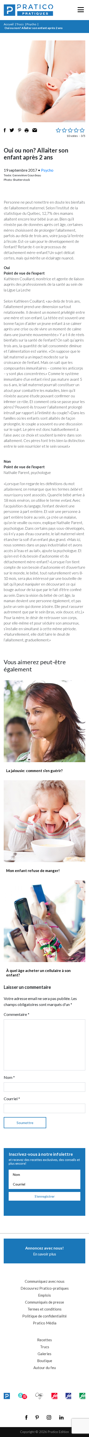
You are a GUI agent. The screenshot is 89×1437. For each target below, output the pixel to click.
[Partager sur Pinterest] (19, 130)
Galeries (44, 1353)
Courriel (12, 1098)
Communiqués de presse (44, 1302)
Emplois (44, 1295)
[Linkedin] (61, 1417)
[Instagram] (49, 1417)
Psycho (31, 24)
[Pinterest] (37, 1417)
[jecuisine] (54, 1396)
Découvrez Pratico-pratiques (45, 1288)
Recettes (44, 1340)
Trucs (20, 24)
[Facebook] (26, 1417)
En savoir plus (44, 1251)
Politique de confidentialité (44, 1316)
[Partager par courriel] (34, 130)
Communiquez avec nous (45, 1281)
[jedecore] (68, 1396)
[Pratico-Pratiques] (28, 10)
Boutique (44, 1360)
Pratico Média (44, 1323)
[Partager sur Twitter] (11, 130)
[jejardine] (82, 1396)
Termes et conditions (44, 1309)
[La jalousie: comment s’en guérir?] (44, 721)
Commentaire (16, 1014)
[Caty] (39, 1396)
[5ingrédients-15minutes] (22, 1396)
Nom (9, 1077)
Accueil (9, 24)
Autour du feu (44, 1367)
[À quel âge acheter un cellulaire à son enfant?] (44, 921)
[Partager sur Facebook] (5, 130)
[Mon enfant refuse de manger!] (44, 821)
